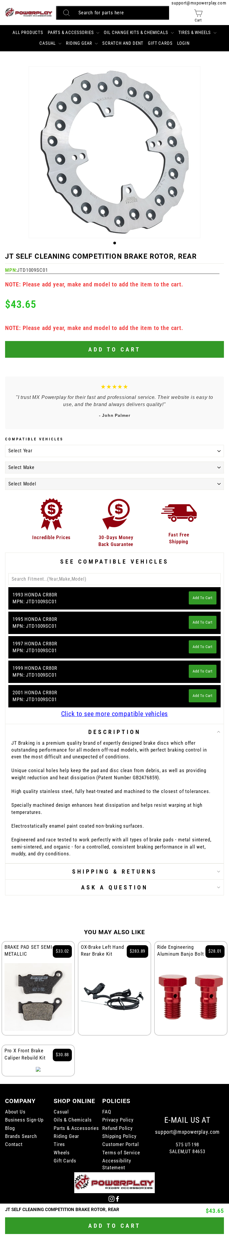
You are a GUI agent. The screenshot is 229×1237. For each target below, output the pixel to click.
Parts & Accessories (71, 32)
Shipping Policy (119, 1136)
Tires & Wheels (195, 32)
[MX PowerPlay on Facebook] (117, 1198)
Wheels (62, 1153)
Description (114, 731)
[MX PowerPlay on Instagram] (111, 1198)
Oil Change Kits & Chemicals (136, 32)
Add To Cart (203, 598)
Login (183, 43)
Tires (59, 1144)
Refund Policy (117, 1128)
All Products (28, 32)
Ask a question (114, 887)
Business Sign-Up (24, 1120)
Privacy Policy (118, 1120)
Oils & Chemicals (73, 1120)
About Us (15, 1112)
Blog (10, 1128)
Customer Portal (120, 1144)
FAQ (106, 1112)
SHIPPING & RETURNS (114, 871)
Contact (14, 1144)
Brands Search (21, 1136)
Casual (48, 43)
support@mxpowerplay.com (198, 3)
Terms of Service (121, 1153)
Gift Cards (160, 43)
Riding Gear (79, 43)
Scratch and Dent (122, 43)
